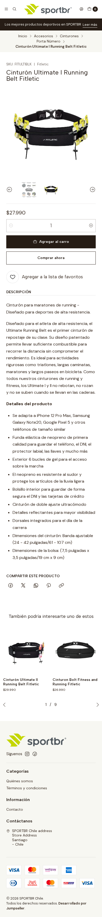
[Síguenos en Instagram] (27, 753)
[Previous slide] (10, 190)
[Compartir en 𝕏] (23, 585)
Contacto (14, 809)
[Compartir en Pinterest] (48, 585)
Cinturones (69, 36)
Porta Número (48, 41)
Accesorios (43, 36)
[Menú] (6, 9)
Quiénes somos (19, 781)
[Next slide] (92, 190)
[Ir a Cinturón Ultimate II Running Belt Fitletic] (26, 651)
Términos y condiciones (26, 788)
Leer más (90, 24)
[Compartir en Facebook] (10, 585)
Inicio (22, 36)
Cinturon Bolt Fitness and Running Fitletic (75, 682)
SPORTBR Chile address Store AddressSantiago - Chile (32, 837)
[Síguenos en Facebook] (34, 753)
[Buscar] (14, 9)
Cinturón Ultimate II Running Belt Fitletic (21, 682)
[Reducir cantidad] (11, 225)
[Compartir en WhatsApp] (36, 585)
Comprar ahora (51, 257)
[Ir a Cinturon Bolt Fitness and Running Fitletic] (76, 651)
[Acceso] (81, 9)
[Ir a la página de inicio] (48, 9)
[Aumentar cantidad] (91, 225)
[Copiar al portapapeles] (61, 585)
